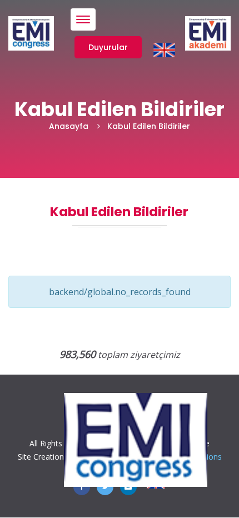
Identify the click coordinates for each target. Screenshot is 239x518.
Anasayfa (68, 126)
